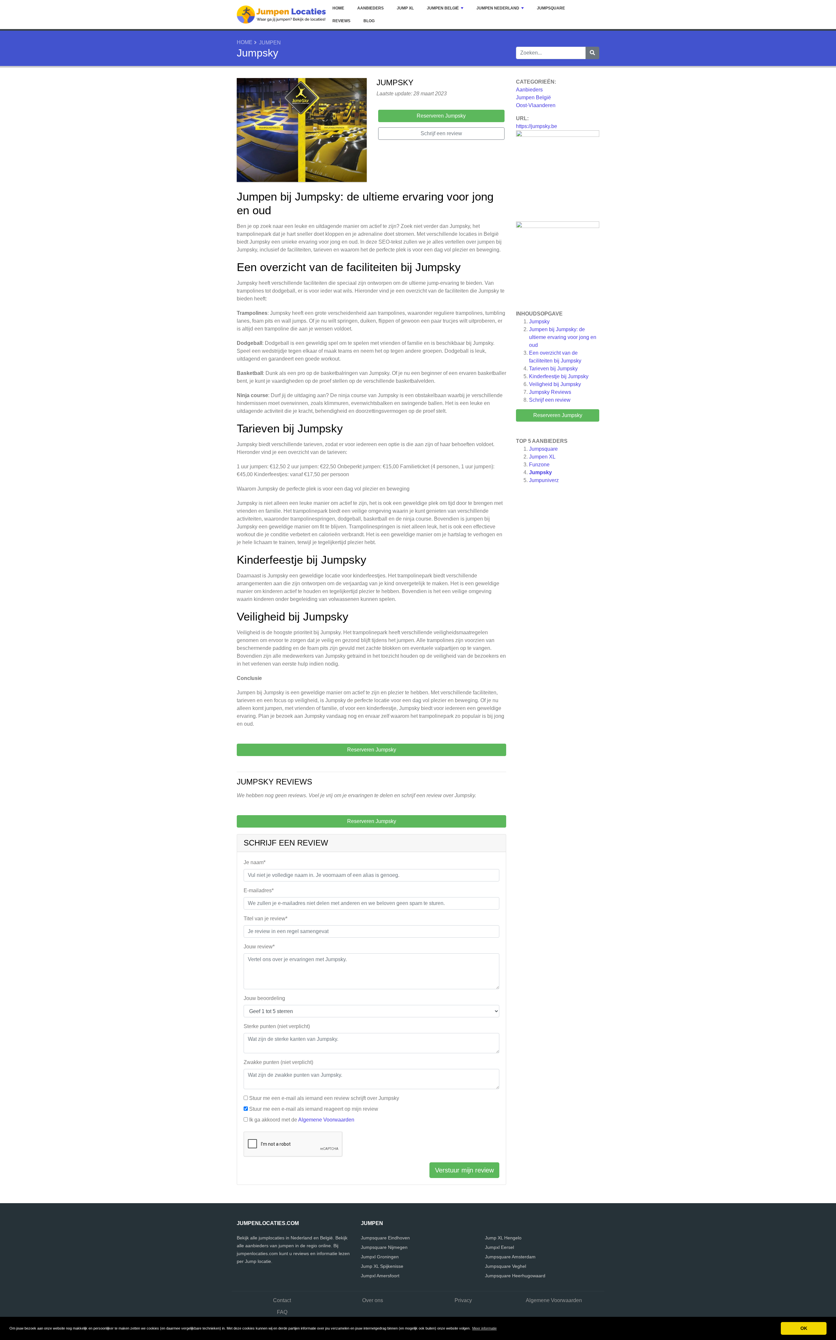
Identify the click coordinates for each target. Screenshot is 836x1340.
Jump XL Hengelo (503, 1237)
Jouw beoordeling (264, 998)
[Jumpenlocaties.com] (281, 14)
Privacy (463, 1300)
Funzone (539, 464)
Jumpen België (443, 8)
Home (338, 8)
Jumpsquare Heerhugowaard (515, 1275)
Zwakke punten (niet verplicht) (278, 1062)
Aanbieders (370, 8)
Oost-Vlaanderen (535, 105)
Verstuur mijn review (464, 1170)
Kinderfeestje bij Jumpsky (558, 376)
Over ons (372, 1300)
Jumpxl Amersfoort (380, 1275)
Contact (282, 1300)
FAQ (282, 1312)
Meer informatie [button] (484, 1328)
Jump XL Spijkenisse (382, 1266)
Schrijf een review (550, 400)
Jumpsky (539, 321)
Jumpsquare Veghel (505, 1266)
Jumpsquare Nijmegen (384, 1247)
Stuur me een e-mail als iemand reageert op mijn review (313, 1109)
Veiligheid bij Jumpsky (555, 384)
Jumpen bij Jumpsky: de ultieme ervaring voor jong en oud (562, 337)
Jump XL (405, 8)
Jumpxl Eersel (499, 1247)
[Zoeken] (592, 53)
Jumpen (270, 42)
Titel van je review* (265, 918)
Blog (369, 21)
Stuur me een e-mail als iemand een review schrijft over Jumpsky (324, 1098)
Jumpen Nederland (497, 8)
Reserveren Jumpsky (557, 415)
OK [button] (803, 1328)
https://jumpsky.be (536, 126)
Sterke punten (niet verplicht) (277, 1026)
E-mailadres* (259, 890)
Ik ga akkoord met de (301, 1119)
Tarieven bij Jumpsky (553, 368)
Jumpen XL (542, 457)
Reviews (341, 21)
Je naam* (254, 862)
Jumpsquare (551, 8)
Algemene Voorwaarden (326, 1119)
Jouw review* (259, 946)
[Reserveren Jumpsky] (302, 131)
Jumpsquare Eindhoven (385, 1237)
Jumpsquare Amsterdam (510, 1256)
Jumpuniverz (544, 480)
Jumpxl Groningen (380, 1256)
